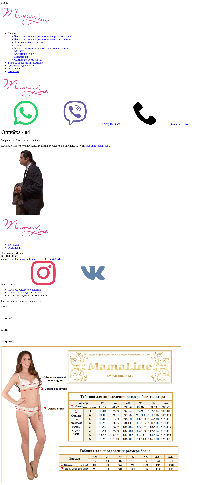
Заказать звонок (179, 124)
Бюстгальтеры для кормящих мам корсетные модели (43, 36)
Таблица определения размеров (25, 62)
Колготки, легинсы (25, 53)
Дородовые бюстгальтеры (28, 42)
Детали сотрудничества (21, 65)
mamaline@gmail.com (97, 145)
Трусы (17, 45)
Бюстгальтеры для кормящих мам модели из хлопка (43, 39)
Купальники (21, 56)
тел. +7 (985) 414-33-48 (48, 259)
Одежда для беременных (28, 59)
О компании (14, 68)
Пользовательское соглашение (24, 289)
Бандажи (19, 51)
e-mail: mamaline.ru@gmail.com (18, 259)
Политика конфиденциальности (25, 292)
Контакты (13, 71)
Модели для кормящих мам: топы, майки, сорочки (42, 48)
